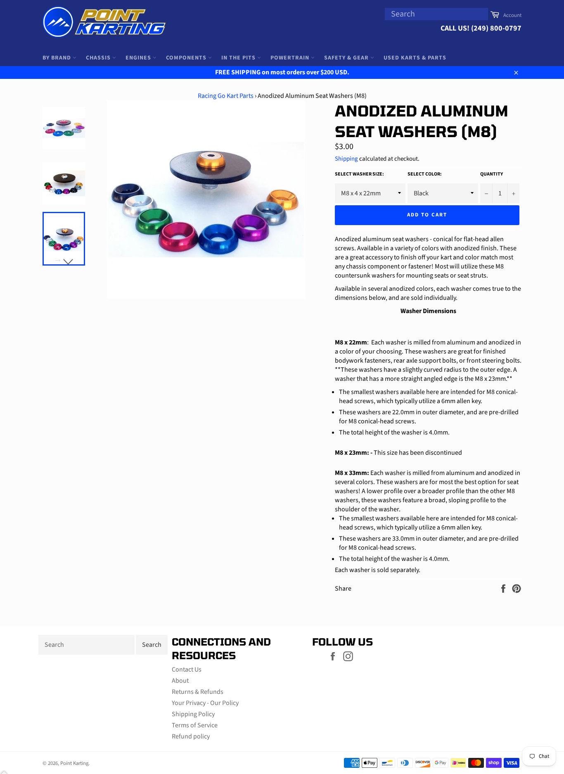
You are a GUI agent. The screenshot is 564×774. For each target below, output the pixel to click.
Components (187, 58)
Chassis (99, 58)
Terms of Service (195, 725)
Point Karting (74, 763)
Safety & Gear (347, 58)
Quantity (491, 174)
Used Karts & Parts (415, 58)
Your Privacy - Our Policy (205, 703)
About (180, 680)
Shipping (346, 158)
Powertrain (290, 58)
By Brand (58, 58)
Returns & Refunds (197, 691)
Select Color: (425, 174)
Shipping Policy (193, 714)
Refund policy (191, 736)
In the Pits (239, 58)
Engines (139, 58)
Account (512, 15)
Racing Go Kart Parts (226, 95)
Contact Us (186, 669)
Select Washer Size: (359, 174)
